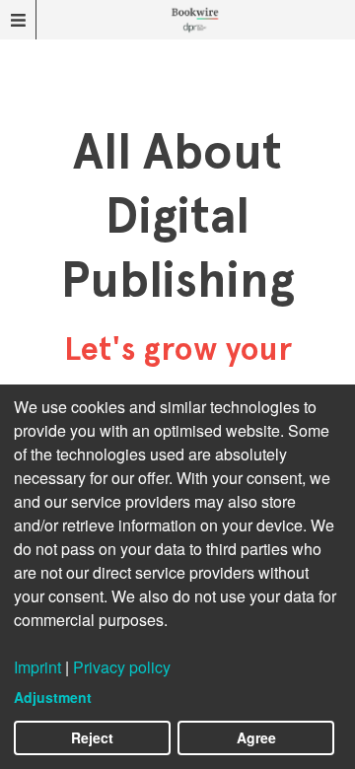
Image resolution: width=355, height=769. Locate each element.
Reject (92, 737)
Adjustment (53, 697)
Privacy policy (122, 667)
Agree (256, 737)
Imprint (37, 667)
